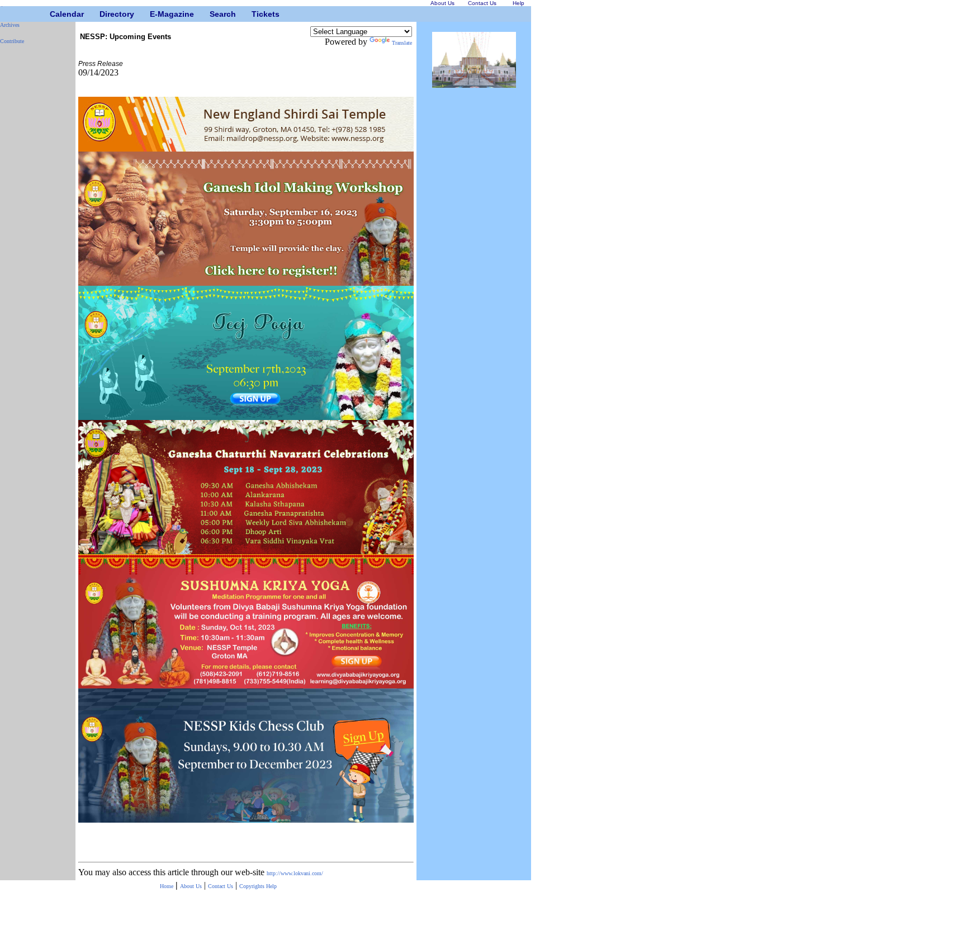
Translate (402, 43)
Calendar (54, 14)
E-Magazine (154, 14)
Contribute (12, 41)
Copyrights (252, 886)
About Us (191, 886)
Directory (104, 14)
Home (166, 886)
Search (214, 14)
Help (271, 886)
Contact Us (220, 886)
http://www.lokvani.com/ (295, 873)
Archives (10, 25)
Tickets (256, 14)
